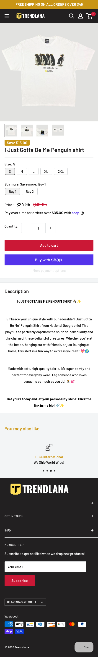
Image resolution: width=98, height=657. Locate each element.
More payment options (49, 270)
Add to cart (49, 245)
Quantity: (11, 226)
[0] (90, 16)
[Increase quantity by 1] (50, 228)
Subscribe (19, 580)
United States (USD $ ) (21, 602)
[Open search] (71, 15)
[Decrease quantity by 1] (26, 228)
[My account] (80, 15)
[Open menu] (7, 16)
